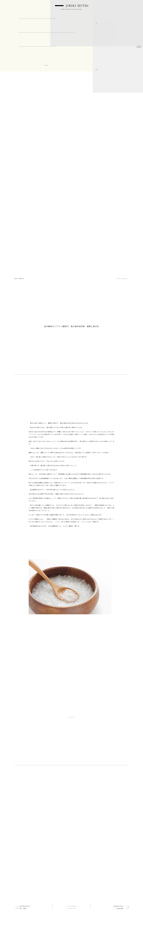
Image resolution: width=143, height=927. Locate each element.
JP (96, 23)
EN (97, 69)
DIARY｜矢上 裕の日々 (122, 278)
